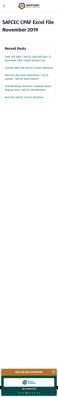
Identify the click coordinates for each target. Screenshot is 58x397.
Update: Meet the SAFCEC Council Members (29, 67)
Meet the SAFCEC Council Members (24, 97)
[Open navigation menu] (4, 6)
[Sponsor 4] (26, 393)
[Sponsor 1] (18, 393)
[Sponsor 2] (21, 393)
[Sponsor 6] (32, 393)
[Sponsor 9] (39, 393)
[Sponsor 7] (34, 393)
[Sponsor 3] (23, 393)
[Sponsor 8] (37, 393)
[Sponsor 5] (30, 393)
